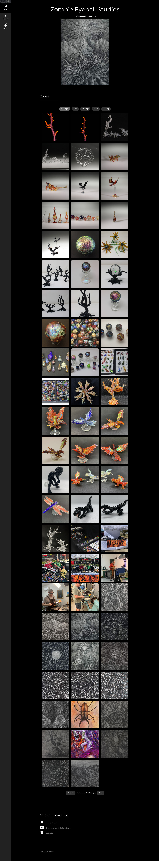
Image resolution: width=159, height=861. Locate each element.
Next (101, 793)
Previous (71, 793)
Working (106, 109)
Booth (96, 109)
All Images (64, 109)
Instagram (49, 833)
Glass (75, 109)
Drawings (85, 109)
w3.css (51, 851)
